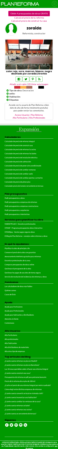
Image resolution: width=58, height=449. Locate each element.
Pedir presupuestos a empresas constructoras (21, 206)
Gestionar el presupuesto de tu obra (18, 269)
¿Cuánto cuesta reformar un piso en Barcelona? (22, 365)
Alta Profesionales (37, 118)
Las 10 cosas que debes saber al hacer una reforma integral (26, 369)
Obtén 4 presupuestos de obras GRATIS (29, 13)
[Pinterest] (33, 79)
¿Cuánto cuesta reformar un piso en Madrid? (21, 361)
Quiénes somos (10, 290)
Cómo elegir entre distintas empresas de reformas (23, 389)
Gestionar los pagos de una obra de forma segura (23, 273)
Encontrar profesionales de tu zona (17, 260)
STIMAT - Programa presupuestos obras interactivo (23, 228)
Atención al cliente (11, 319)
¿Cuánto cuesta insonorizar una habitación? (21, 397)
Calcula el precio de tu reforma (29, 17)
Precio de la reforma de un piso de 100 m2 (20, 381)
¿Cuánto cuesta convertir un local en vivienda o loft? (24, 393)
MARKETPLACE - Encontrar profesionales (20, 224)
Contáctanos (9, 323)
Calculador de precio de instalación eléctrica (21, 158)
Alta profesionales (11, 339)
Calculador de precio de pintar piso (17, 182)
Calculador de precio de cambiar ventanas (20, 170)
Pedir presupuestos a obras (15, 198)
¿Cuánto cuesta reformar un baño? (17, 405)
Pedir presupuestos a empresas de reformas (21, 202)
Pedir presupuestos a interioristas (17, 214)
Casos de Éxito (10, 294)
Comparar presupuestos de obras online (19, 265)
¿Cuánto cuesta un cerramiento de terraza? (20, 414)
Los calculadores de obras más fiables (18, 286)
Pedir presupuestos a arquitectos (17, 210)
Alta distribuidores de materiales (17, 347)
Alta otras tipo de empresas (15, 351)
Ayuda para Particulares (14, 307)
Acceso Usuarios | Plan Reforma (29, 115)
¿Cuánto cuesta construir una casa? (17, 373)
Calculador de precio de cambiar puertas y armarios (24, 178)
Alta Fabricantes (11, 343)
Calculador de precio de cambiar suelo (19, 174)
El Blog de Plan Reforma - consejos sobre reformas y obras (26, 236)
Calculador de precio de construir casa (19, 145)
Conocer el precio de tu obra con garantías (20, 252)
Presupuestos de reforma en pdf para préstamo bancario (25, 377)
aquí (56, 446)
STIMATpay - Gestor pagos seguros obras (20, 232)
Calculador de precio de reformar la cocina (20, 149)
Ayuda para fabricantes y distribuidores (19, 315)
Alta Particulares (20, 118)
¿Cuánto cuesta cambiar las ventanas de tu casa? (23, 401)
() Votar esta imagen (38, 84)
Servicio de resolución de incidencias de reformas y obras (26, 277)
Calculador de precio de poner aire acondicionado (23, 166)
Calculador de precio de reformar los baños (20, 153)
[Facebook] (19, 79)
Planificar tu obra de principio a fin (17, 248)
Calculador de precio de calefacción (18, 162)
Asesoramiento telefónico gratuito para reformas (23, 256)
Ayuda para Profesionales (14, 311)
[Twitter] (26, 79)
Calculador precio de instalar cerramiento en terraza (24, 186)
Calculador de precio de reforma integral (20, 141)
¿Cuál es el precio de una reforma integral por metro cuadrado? (28, 385)
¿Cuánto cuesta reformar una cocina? (18, 410)
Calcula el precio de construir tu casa (29, 20)
